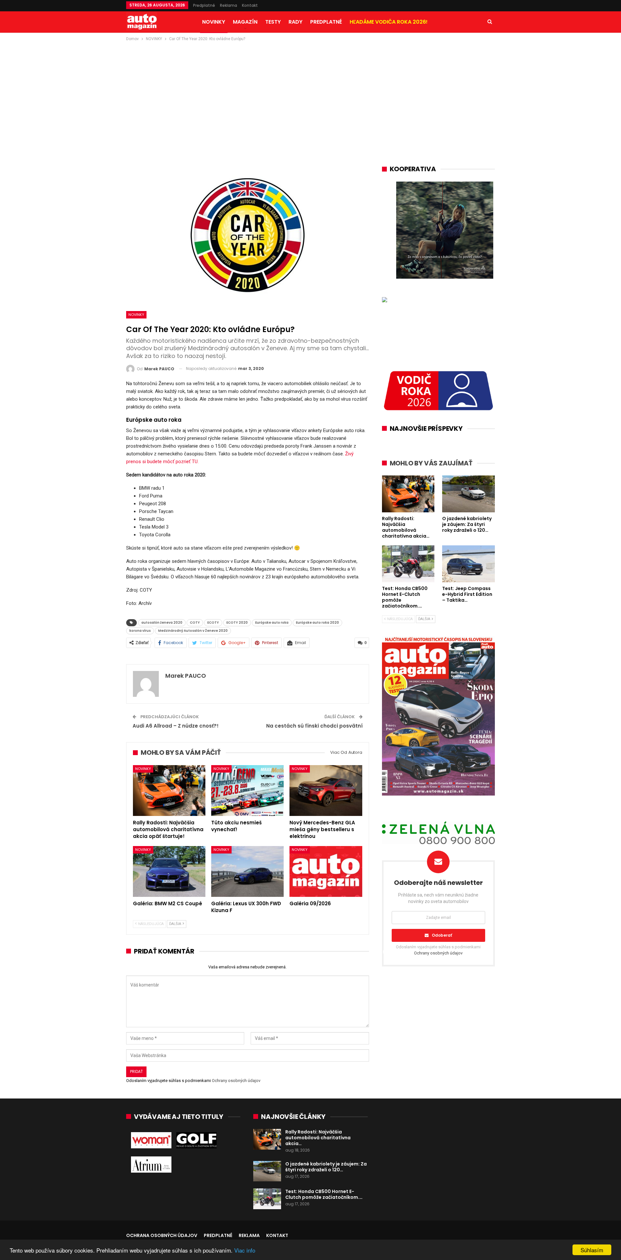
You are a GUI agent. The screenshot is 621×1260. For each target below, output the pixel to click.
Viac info (244, 1250)
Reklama (228, 5)
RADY (295, 22)
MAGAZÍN (245, 22)
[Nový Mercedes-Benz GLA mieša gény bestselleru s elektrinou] (325, 790)
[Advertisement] (310, 91)
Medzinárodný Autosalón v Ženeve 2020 (193, 630)
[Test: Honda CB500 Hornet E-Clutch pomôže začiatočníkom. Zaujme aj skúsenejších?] (267, 1198)
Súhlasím (592, 1250)
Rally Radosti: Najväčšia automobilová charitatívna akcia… (318, 1138)
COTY (195, 622)
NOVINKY (213, 22)
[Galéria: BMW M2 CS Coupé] (169, 871)
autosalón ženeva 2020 (161, 622)
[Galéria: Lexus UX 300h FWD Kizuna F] (247, 871)
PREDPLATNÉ (326, 22)
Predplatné (204, 5)
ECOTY (213, 622)
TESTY (273, 22)
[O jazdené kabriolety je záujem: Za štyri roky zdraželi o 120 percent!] (267, 1171)
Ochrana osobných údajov (161, 1235)
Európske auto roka (272, 622)
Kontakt (250, 5)
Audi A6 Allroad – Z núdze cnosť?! (176, 725)
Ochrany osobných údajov (236, 1080)
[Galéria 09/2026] (325, 871)
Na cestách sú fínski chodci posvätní (314, 725)
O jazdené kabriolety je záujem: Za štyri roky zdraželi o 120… (326, 1167)
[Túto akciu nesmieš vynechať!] (247, 790)
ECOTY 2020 (237, 622)
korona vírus (140, 630)
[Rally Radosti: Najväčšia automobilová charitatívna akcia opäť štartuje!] (169, 790)
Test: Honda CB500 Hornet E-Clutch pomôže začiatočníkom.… (324, 1194)
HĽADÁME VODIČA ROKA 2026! (389, 22)
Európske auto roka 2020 (317, 622)
